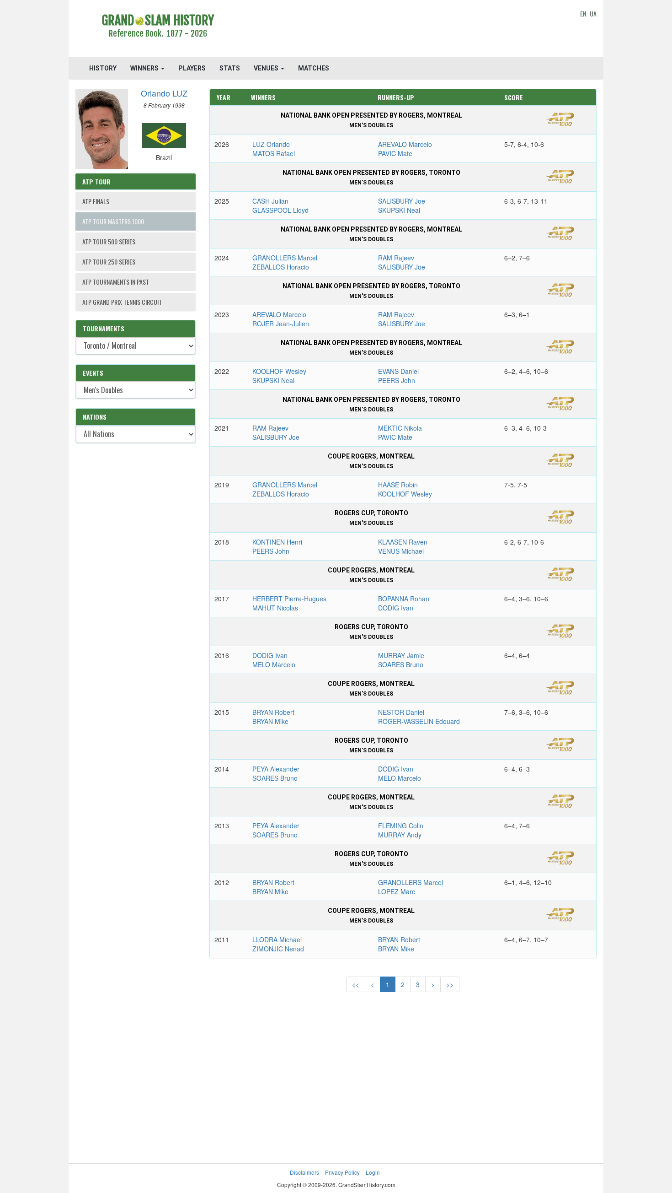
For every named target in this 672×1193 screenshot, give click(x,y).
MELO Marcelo (273, 664)
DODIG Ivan (395, 607)
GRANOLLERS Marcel (284, 257)
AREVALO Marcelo (405, 144)
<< (355, 984)
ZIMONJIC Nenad (278, 948)
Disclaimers (304, 1172)
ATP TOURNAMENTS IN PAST (115, 281)
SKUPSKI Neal (399, 210)
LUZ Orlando (271, 144)
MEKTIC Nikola (400, 427)
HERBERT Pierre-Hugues (289, 598)
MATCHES (313, 68)
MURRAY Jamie (401, 655)
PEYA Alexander (275, 768)
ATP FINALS (95, 201)
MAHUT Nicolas (275, 607)
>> (449, 984)
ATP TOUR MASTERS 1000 (113, 221)
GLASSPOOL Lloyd (280, 210)
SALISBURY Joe (401, 200)
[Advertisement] (403, 29)
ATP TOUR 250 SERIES (108, 261)
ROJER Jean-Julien (280, 323)
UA (593, 13)
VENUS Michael (401, 551)
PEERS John (396, 380)
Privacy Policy (342, 1172)
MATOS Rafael (273, 153)
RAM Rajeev (396, 257)
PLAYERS (192, 68)
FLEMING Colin (400, 825)
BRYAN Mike (270, 721)
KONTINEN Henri (277, 541)
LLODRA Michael (277, 939)
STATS (229, 68)
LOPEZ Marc (396, 891)
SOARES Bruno (400, 664)
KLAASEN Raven (402, 541)
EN (583, 13)
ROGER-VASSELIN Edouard (419, 721)
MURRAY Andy (399, 834)
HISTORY (103, 68)
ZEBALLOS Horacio (280, 266)
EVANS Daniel (398, 371)
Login (373, 1172)
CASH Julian (270, 200)
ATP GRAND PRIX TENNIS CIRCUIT (122, 302)
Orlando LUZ (164, 93)
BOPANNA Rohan (403, 598)
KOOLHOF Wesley (279, 371)
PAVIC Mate (395, 153)
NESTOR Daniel (401, 712)
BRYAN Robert (273, 712)
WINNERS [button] (145, 68)
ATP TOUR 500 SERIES (108, 241)
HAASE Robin (398, 484)
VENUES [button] (267, 68)
